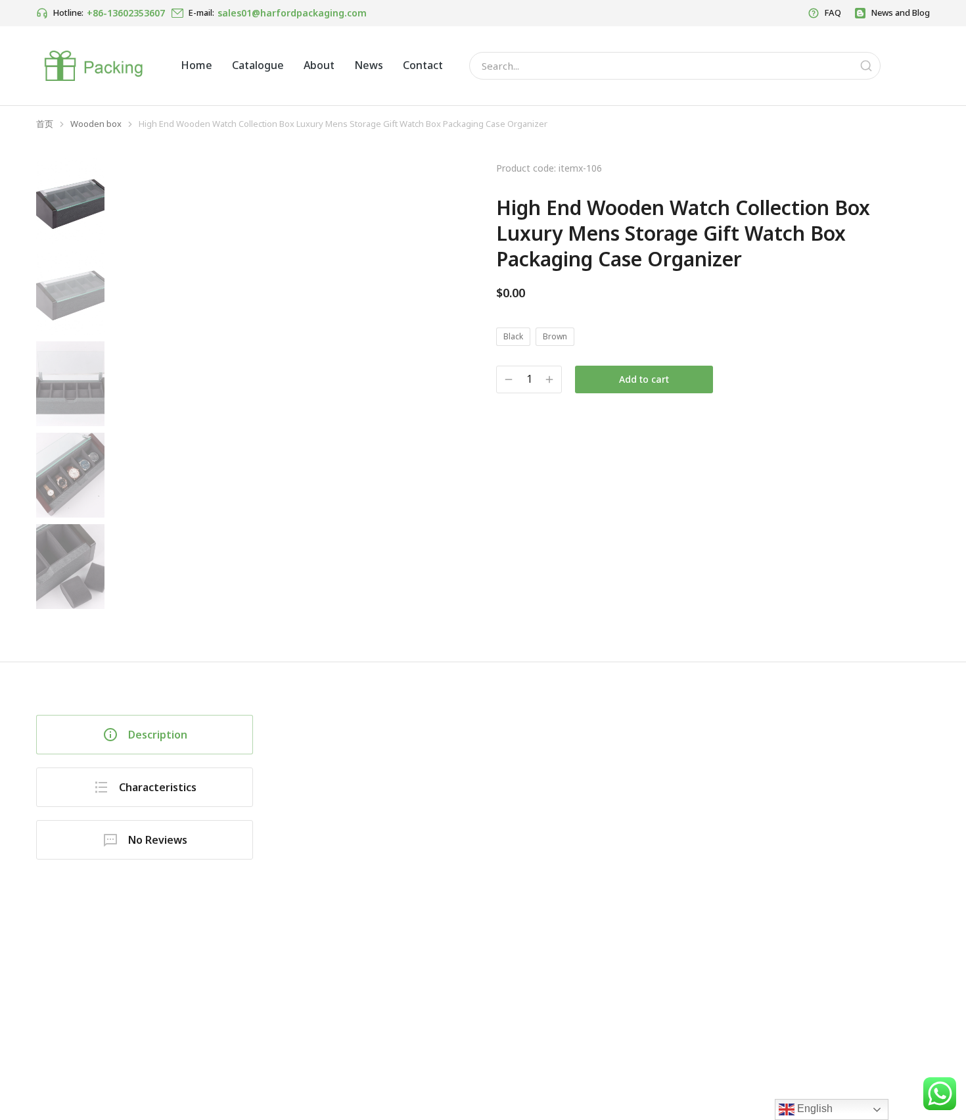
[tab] (144, 734)
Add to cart (644, 379)
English (813, 1108)
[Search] (866, 66)
